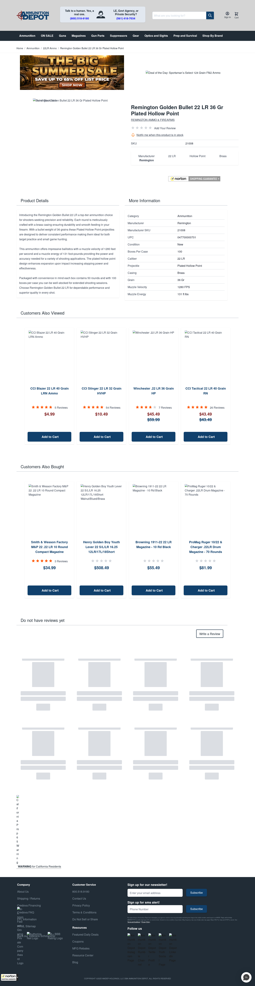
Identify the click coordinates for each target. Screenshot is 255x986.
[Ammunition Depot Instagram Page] (131, 947)
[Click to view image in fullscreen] (70, 135)
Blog (75, 962)
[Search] (210, 15)
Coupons (78, 941)
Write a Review (209, 633)
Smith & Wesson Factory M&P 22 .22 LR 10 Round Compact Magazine (49, 547)
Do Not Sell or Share (85, 919)
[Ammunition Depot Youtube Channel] (142, 950)
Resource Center (82, 955)
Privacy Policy (146, 922)
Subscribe (196, 893)
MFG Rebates (81, 948)
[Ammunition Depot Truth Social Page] (162, 950)
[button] (9, 977)
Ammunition (33, 48)
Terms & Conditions (84, 912)
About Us (23, 891)
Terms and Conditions (134, 922)
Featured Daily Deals (85, 934)
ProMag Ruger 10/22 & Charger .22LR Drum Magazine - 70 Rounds (205, 547)
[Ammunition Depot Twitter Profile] (152, 950)
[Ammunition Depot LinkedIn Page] (173, 947)
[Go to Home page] (32, 15)
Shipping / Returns (28, 898)
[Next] (235, 386)
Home (19, 48)
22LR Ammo (50, 48)
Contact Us (79, 898)
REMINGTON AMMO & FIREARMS (153, 120)
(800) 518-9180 (79, 18)
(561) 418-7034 (125, 18)
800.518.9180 (80, 891)
